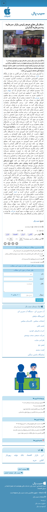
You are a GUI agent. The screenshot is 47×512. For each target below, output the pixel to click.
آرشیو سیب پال (41, 506)
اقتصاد (15, 234)
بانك (22, 455)
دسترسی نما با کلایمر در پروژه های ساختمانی (31, 412)
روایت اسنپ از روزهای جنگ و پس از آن (32, 259)
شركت (12, 211)
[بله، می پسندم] (21, 239)
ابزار (15, 192)
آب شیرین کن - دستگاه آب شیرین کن (31, 311)
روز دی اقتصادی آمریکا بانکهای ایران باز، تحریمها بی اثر (28, 250)
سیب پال (38, 13)
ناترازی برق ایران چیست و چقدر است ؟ (33, 402)
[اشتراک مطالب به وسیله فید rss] (16, 243)
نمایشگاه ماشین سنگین (36, 355)
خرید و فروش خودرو (37, 331)
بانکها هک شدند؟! (38, 405)
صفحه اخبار (22, 469)
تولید (16, 455)
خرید (35, 460)
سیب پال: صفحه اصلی (12, 473)
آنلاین (30, 234)
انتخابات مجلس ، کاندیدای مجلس (32, 321)
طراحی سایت (39, 340)
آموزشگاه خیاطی (38, 316)
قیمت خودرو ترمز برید (36, 262)
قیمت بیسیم (40, 350)
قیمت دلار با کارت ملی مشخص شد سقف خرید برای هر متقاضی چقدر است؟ (24, 254)
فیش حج (41, 345)
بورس (37, 98)
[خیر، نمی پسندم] (11, 239)
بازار (37, 76)
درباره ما (43, 500)
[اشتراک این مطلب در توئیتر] (5, 243)
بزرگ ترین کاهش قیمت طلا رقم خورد (33, 409)
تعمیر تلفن (40, 326)
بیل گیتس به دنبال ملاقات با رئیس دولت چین (31, 433)
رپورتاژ (8, 455)
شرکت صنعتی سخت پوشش (34, 335)
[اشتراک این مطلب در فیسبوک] (9, 243)
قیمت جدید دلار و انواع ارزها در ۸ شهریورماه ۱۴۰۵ (30, 423)
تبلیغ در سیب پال (40, 503)
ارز (42, 455)
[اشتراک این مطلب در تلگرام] (13, 243)
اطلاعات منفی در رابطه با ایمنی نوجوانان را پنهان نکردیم (28, 430)
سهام (9, 90)
